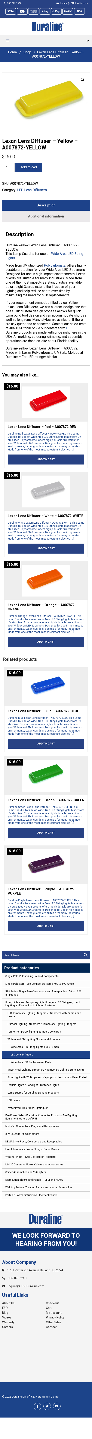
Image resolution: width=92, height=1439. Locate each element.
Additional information (46, 216)
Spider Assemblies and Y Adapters (25, 1172)
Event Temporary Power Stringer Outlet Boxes (32, 1149)
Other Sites (53, 1322)
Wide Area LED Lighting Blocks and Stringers (33, 1039)
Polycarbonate (54, 265)
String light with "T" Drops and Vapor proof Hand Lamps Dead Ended (47, 1077)
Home (12, 52)
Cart (49, 1308)
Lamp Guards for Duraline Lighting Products (33, 1092)
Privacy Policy (55, 1317)
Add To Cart (46, 459)
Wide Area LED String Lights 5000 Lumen (35, 1047)
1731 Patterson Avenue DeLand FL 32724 (35, 1270)
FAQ (5, 1308)
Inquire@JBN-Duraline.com (25, 1286)
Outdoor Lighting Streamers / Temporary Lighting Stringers (41, 1024)
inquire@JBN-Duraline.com (73, 3)
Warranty (8, 1322)
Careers (7, 1327)
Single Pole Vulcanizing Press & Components (32, 976)
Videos (6, 1317)
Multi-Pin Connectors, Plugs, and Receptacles (32, 1126)
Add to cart (29, 167)
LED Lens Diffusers (22, 1054)
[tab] (46, 205)
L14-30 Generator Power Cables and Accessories (34, 1164)
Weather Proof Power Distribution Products (30, 1156)
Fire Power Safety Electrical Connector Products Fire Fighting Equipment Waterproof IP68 (41, 1117)
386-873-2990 (14, 3)
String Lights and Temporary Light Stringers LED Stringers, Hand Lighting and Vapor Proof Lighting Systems (42, 1004)
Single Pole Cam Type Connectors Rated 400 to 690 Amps (39, 983)
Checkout (52, 1303)
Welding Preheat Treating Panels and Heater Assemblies (39, 1187)
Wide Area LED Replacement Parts (31, 1062)
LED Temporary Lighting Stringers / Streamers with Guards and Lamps (44, 1015)
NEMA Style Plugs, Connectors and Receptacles (33, 1141)
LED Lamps (14, 1100)
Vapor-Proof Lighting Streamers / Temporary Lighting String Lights (46, 1069)
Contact (51, 1327)
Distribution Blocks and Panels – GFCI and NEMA (34, 1179)
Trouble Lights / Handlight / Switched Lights (33, 1085)
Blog (5, 1312)
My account (54, 1312)
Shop (27, 52)
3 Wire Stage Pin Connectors (22, 1133)
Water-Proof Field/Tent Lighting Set (27, 1108)
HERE (70, 328)
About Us (8, 1303)
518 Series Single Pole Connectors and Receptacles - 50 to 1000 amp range (43, 993)
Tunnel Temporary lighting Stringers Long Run (34, 1031)
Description (46, 205)
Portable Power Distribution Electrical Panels (31, 1195)
